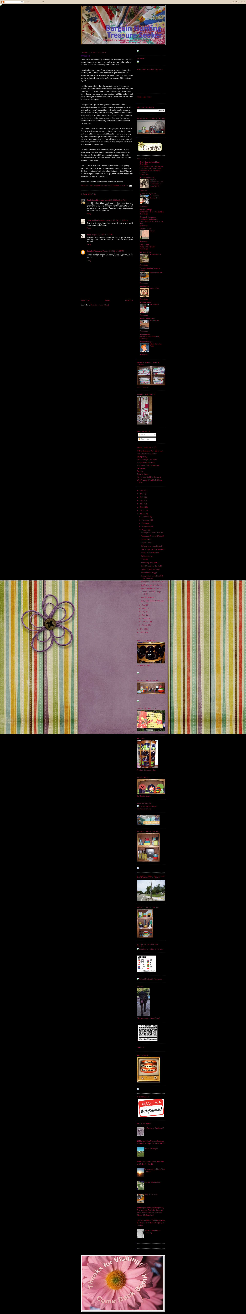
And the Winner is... (148, 597)
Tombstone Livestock (95, 200)
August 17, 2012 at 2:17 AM (102, 235)
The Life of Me (145, 229)
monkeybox (144, 286)
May (144, 612)
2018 (142, 494)
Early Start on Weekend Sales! (152, 601)
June (144, 608)
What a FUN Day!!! (151, 1149)
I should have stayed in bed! (151, 546)
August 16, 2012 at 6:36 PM (117, 220)
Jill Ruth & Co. (145, 252)
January (145, 625)
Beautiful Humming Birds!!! (151, 588)
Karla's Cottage (146, 210)
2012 (142, 514)
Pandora (140, 471)
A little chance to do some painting (151, 212)
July (143, 605)
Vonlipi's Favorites (147, 318)
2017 (142, 497)
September (146, 527)
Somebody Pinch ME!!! (149, 563)
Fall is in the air (147, 556)
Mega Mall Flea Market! (150, 553)
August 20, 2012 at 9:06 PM (113, 251)
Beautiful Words (155, 254)
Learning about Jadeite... (153, 1182)
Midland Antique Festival (146, 462)
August (145, 530)
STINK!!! (85, 56)
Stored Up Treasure (148, 48)
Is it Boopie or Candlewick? (154, 1128)
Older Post (129, 300)
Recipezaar (141, 468)
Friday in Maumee (156, 272)
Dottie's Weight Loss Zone (147, 460)
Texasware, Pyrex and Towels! (152, 536)
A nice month (154, 320)
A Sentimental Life (147, 178)
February (145, 622)
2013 (142, 510)
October (145, 523)
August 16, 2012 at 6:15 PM (115, 200)
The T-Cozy (144, 245)
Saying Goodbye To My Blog (150, 336)
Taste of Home (142, 474)
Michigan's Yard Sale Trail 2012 (153, 582)
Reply (89, 214)
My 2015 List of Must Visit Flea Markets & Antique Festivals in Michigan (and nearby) (150, 1222)
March (144, 618)
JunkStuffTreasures (94, 251)
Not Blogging (154, 304)
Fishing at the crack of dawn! (152, 533)
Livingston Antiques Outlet (147, 454)
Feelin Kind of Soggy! (149, 573)
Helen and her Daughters (96, 220)
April (144, 615)
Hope (89, 235)
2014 (142, 507)
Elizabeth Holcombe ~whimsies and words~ (149, 218)
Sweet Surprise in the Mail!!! (151, 566)
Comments (144, 439)
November (146, 520)
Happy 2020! (154, 288)
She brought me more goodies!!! (153, 549)
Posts (142, 435)
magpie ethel (145, 334)
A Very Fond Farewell (147, 247)
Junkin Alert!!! (146, 539)
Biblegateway (142, 457)
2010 (142, 632)
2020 (142, 490)
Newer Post (85, 300)
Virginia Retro (145, 302)
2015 (142, 504)
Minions (152, 231)
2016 (142, 500)
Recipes (129, 48)
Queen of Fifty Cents (148, 194)
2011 (142, 629)
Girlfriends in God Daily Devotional (150, 451)
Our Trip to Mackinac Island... (152, 585)
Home (90, 48)
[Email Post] (130, 185)
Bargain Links (109, 48)
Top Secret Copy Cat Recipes (148, 465)
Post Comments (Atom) (100, 305)
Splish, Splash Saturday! (150, 569)
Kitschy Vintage (146, 342)
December (146, 517)
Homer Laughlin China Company (149, 477)
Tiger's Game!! (146, 543)
